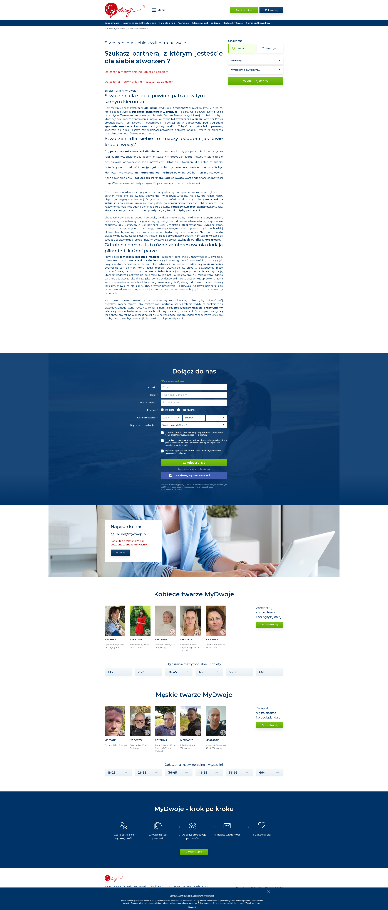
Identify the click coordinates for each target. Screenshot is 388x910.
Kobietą (169, 409)
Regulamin (119, 886)
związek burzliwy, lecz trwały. (199, 239)
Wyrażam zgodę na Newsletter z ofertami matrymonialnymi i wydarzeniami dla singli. (193, 451)
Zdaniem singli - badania (206, 23)
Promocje (183, 23)
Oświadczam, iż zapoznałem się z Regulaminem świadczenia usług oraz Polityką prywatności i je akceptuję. (194, 433)
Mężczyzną (188, 409)
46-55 (203, 672)
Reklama (198, 886)
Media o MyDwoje (233, 23)
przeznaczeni (182, 108)
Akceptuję (192, 907)
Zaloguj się (271, 10)
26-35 (142, 672)
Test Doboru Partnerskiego (152, 177)
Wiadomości (112, 23)
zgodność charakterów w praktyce (154, 111)
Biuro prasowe (173, 886)
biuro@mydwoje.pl (132, 534)
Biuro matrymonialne (115, 28)
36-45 (172, 672)
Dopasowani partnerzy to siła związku (177, 183)
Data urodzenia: (147, 417)
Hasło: (153, 394)
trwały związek (142, 183)
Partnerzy (187, 886)
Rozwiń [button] (178, 489)
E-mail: (153, 387)
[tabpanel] (115, 630)
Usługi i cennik (157, 886)
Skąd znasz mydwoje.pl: (144, 425)
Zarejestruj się (244, 10)
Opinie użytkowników (258, 23)
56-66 (233, 672)
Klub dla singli (167, 23)
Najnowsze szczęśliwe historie (139, 23)
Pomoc (120, 552)
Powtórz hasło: (148, 402)
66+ (262, 672)
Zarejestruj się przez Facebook (193, 475)
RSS (207, 886)
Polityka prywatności (137, 886)
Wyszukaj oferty (255, 81)
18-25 (111, 672)
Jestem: (152, 410)
